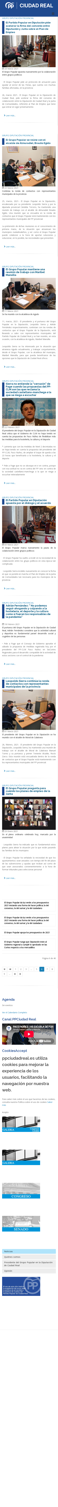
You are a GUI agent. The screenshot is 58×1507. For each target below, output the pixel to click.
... (31, 969)
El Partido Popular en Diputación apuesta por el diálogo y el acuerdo (28, 501)
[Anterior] (10, 969)
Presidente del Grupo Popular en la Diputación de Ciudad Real (28, 1264)
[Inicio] (4, 969)
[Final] (20, 974)
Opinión (8, 1270)
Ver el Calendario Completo (14, 1012)
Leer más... (10, 115)
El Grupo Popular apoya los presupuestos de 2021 (27, 932)
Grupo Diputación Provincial (18, 18)
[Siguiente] (15, 974)
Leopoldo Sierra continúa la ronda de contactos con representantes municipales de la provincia (27, 683)
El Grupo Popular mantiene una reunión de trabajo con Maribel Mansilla (25, 272)
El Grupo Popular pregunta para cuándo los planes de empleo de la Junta (28, 791)
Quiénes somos (12, 1257)
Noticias (8, 1251)
